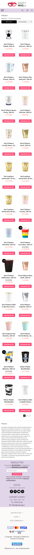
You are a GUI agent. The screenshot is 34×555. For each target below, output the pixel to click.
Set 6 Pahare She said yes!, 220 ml (25, 78)
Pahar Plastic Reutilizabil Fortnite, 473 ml (25, 368)
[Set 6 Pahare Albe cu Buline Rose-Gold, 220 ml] (25, 390)
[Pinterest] (15, 491)
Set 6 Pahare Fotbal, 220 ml (8, 45)
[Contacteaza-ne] (22, 10)
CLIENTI (16, 517)
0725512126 (18, 502)
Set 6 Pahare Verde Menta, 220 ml (25, 335)
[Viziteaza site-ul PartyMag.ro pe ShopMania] (17, 543)
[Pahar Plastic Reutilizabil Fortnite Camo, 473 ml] (9, 390)
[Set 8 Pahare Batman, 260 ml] (9, 357)
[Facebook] (11, 491)
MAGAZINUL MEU (16, 513)
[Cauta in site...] (32, 10)
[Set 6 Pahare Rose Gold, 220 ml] (25, 266)
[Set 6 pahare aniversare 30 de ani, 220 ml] (25, 166)
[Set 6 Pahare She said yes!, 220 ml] (25, 67)
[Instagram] (22, 491)
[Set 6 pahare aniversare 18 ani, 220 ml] (9, 166)
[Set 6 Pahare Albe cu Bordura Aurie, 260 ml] (9, 297)
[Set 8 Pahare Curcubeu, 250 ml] (25, 233)
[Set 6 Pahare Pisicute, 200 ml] (25, 100)
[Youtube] (18, 491)
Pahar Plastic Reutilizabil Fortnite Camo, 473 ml (9, 401)
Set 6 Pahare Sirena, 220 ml (8, 78)
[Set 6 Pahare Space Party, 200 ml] (9, 100)
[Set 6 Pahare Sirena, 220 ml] (9, 67)
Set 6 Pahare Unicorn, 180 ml (25, 45)
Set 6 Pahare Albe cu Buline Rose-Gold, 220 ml (25, 401)
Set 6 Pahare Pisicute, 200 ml (25, 111)
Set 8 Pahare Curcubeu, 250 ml (25, 243)
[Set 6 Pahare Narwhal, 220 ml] (9, 233)
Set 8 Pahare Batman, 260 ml (9, 368)
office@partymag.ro (18, 505)
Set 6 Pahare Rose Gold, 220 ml (25, 277)
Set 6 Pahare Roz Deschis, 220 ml (8, 335)
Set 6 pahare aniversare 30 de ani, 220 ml (25, 177)
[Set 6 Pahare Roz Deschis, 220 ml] (9, 326)
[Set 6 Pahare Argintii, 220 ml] (25, 297)
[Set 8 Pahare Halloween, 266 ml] (9, 266)
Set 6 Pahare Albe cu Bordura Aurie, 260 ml (9, 306)
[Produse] (2, 10)
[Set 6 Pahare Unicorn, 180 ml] (25, 34)
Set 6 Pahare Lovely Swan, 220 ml (9, 144)
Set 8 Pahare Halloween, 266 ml (8, 277)
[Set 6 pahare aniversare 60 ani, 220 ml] (9, 199)
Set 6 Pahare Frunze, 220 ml (25, 210)
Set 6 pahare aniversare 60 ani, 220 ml (9, 210)
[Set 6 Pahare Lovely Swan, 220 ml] (9, 133)
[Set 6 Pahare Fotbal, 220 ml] (9, 34)
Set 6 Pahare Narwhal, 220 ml (8, 243)
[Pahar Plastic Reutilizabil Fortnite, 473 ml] (25, 357)
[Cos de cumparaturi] (27, 10)
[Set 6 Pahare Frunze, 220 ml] (25, 199)
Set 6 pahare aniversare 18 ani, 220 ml (9, 177)
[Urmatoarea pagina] (30, 416)
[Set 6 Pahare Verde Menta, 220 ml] (25, 326)
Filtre (10, 22)
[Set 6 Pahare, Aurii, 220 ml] (25, 133)
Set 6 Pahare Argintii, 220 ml (25, 306)
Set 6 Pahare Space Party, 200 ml (8, 111)
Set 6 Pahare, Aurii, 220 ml (25, 144)
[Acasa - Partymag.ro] (17, 4)
